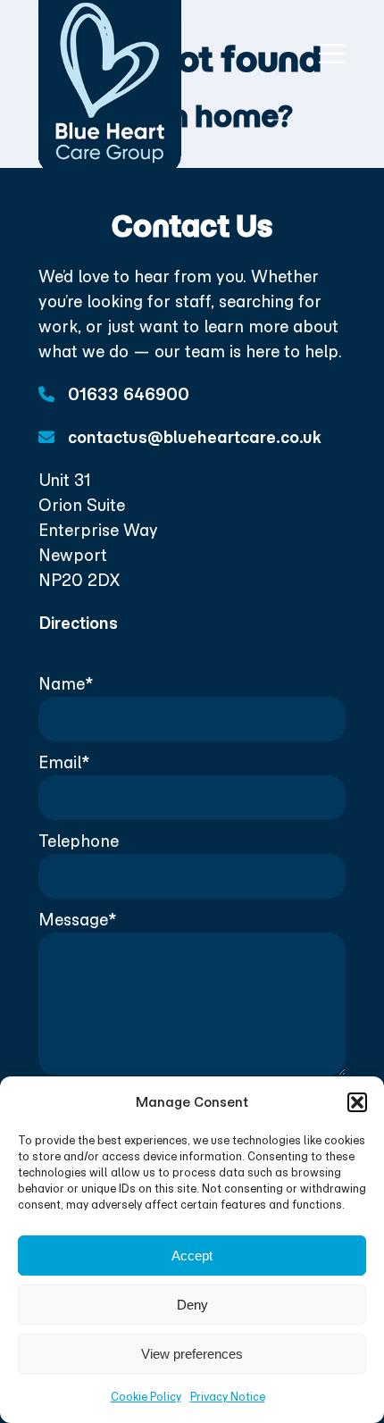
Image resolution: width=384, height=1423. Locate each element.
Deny (192, 1304)
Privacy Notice (227, 1396)
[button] (357, 1102)
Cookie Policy (146, 1396)
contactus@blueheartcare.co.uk (192, 437)
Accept (192, 1255)
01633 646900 (126, 394)
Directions (78, 623)
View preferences (192, 1353)
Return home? (192, 116)
